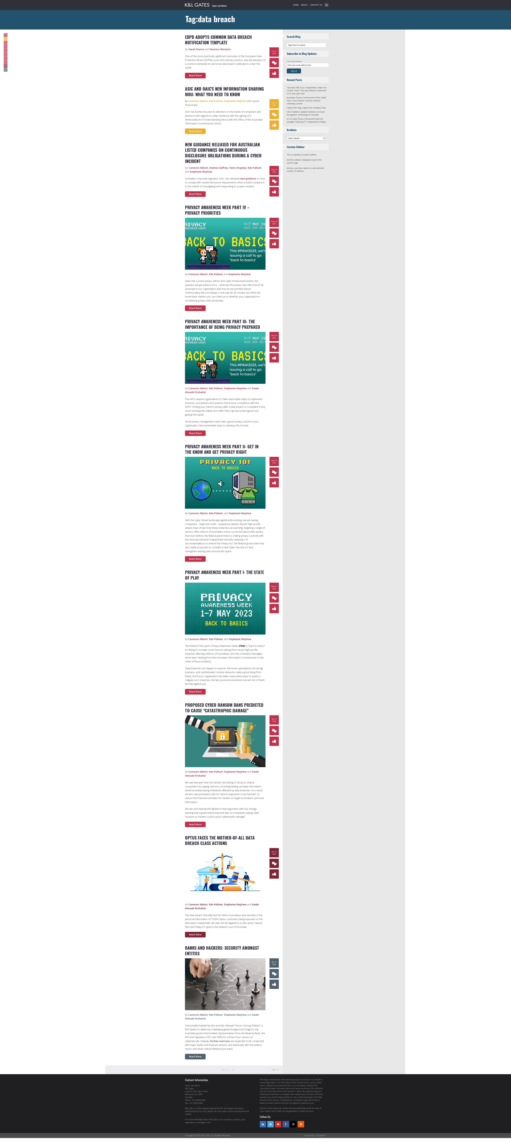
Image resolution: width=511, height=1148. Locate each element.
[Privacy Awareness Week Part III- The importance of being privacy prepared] (225, 357)
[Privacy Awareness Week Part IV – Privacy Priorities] (225, 243)
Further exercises (220, 1041)
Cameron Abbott (198, 101)
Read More (195, 75)
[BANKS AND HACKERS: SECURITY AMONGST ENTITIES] (225, 984)
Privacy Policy (309, 1135)
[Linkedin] (263, 1124)
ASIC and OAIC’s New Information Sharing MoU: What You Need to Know (224, 91)
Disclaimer (320, 1135)
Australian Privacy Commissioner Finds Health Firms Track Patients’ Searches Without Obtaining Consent (306, 100)
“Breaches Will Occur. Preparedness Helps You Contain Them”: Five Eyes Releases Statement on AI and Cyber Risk (307, 90)
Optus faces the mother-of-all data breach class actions (220, 840)
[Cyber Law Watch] (208, 4)
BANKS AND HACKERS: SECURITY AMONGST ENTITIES (222, 950)
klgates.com (205, 1122)
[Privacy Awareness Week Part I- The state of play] (225, 608)
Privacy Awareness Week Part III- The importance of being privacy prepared (222, 324)
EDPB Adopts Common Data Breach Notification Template (218, 40)
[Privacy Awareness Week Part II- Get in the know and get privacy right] (225, 482)
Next (274, 1069)
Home (296, 5)
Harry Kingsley (237, 167)
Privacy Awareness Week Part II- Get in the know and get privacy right (222, 449)
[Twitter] (270, 1124)
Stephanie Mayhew (235, 101)
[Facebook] (286, 1124)
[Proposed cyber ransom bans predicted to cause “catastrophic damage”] (225, 740)
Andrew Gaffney (218, 167)
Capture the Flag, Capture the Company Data (306, 107)
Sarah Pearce (196, 49)
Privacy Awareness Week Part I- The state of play (224, 575)
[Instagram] (293, 1124)
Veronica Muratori (219, 49)
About (304, 5)
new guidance (248, 178)
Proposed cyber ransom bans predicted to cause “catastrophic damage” (224, 708)
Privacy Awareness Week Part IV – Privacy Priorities (217, 210)
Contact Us (316, 5)
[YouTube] (278, 1124)
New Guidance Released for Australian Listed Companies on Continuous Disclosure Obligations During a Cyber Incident (223, 152)
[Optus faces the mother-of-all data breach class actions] (225, 873)
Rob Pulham (216, 101)
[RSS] (301, 1124)
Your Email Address (294, 61)
